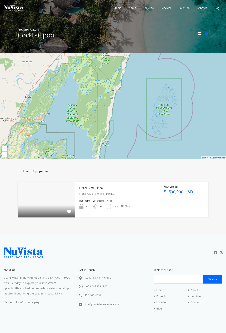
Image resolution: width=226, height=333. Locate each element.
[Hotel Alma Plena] (113, 101)
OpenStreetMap (218, 157)
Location (184, 8)
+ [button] (5, 149)
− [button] (5, 154)
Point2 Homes (24, 302)
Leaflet (205, 157)
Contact (202, 8)
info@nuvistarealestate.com (102, 304)
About (132, 8)
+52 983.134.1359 (96, 286)
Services (166, 8)
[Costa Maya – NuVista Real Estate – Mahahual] (13, 9)
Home (117, 8)
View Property (46, 210)
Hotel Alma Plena (91, 188)
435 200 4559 (93, 295)
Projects (148, 8)
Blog (216, 8)
